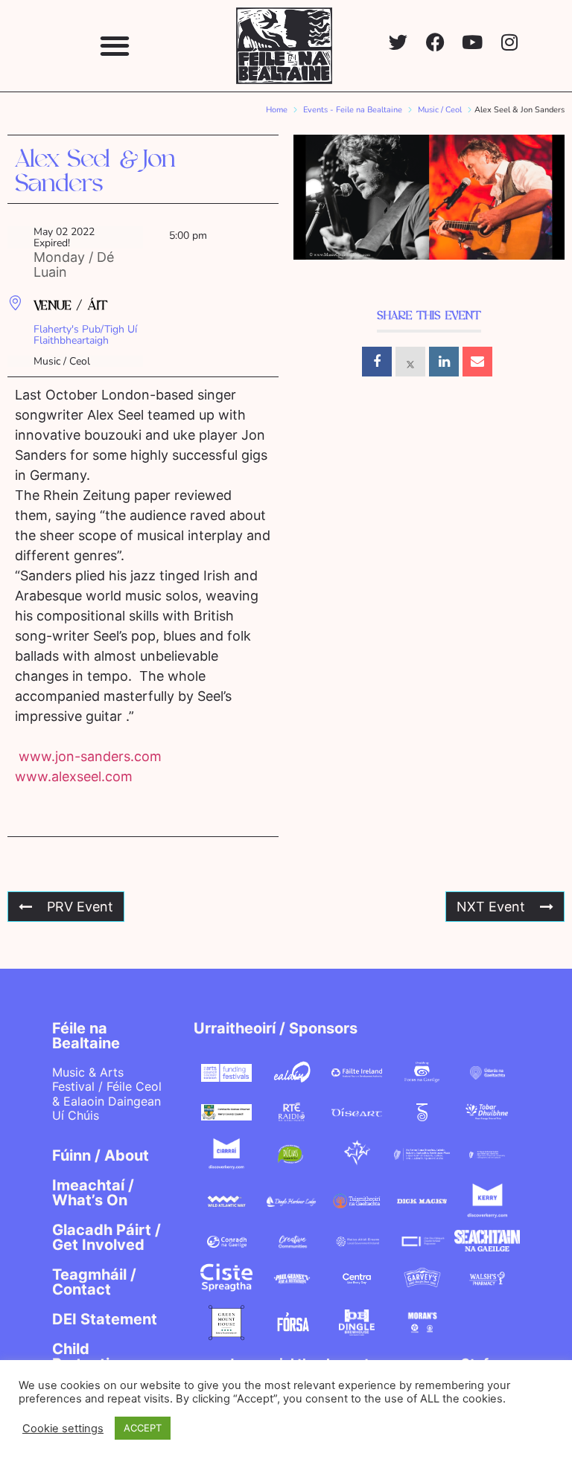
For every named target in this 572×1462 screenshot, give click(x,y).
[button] (114, 45)
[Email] (477, 361)
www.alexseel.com (74, 776)
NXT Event (491, 906)
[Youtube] (473, 42)
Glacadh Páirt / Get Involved (106, 1237)
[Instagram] (510, 42)
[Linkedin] (444, 361)
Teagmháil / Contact (94, 1282)
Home (276, 109)
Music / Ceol (440, 109)
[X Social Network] (410, 361)
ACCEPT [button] (143, 1428)
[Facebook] (435, 42)
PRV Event (80, 906)
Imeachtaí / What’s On (93, 1192)
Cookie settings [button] (63, 1428)
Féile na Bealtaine (86, 1035)
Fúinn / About (100, 1155)
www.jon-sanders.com (90, 756)
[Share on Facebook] (377, 361)
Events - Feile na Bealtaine (352, 109)
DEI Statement (104, 1319)
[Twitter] (398, 42)
